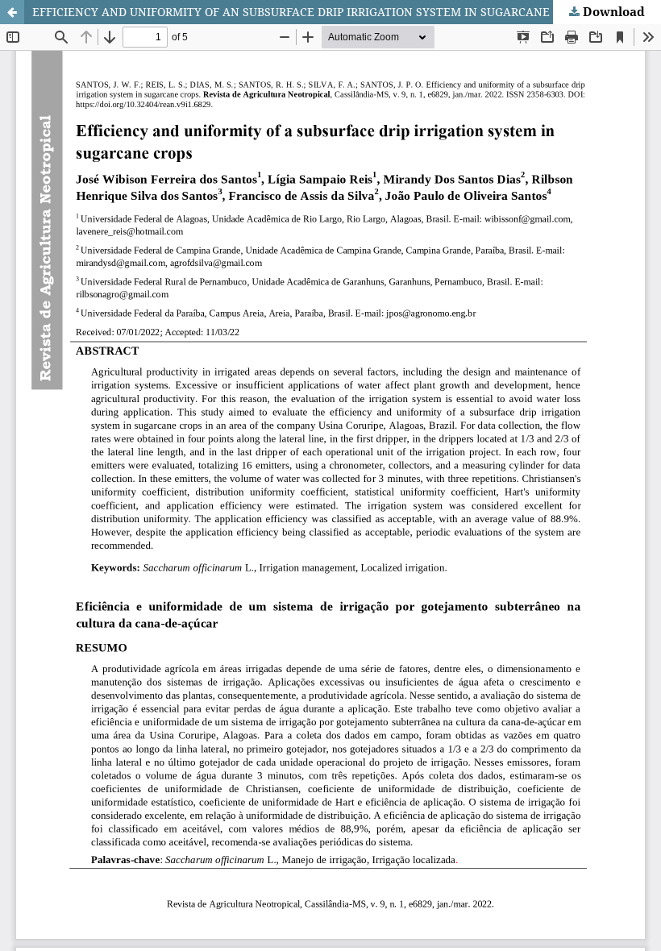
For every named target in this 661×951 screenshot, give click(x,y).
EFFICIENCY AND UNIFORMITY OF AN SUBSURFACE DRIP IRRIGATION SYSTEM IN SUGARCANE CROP (307, 11)
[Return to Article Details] (12, 12)
